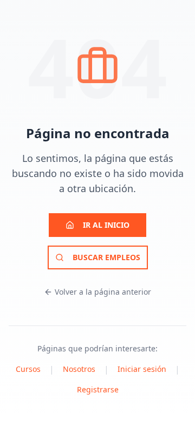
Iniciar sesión (142, 369)
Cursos (28, 369)
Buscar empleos (106, 257)
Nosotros (79, 369)
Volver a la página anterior (103, 292)
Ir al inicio (106, 225)
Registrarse (98, 389)
